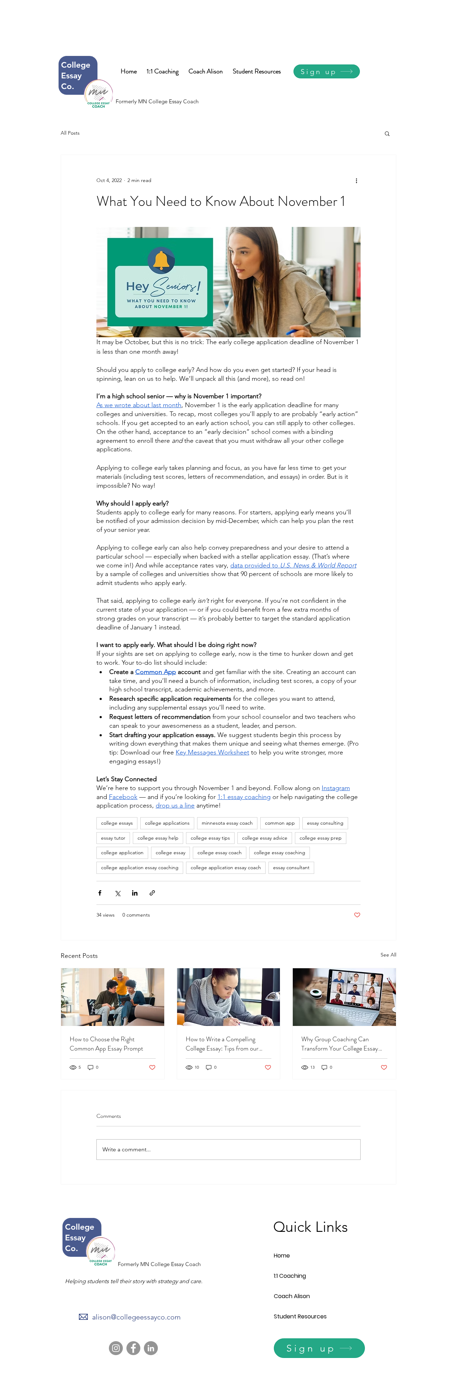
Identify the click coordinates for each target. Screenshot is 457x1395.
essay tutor (113, 838)
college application (122, 852)
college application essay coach (226, 867)
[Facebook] (133, 1348)
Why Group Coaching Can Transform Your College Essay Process (339, 1043)
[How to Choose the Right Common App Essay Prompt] (112, 997)
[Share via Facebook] (99, 893)
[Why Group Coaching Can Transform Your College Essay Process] (344, 997)
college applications (167, 823)
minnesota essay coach (227, 823)
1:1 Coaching (290, 1276)
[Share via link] (152, 893)
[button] (387, 133)
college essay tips (210, 838)
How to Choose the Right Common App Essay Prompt (106, 1043)
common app (280, 823)
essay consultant (291, 867)
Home (282, 1255)
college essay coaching (279, 852)
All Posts (70, 133)
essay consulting (325, 823)
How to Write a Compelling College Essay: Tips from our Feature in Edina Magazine (222, 1043)
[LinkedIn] (151, 1348)
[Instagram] (116, 1348)
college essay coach (219, 852)
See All (388, 954)
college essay (170, 852)
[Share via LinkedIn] (134, 893)
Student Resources (300, 1316)
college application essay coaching (140, 867)
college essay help (158, 838)
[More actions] (356, 180)
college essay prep (321, 838)
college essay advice (264, 838)
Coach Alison (292, 1296)
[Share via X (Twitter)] (117, 893)
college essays (117, 823)
